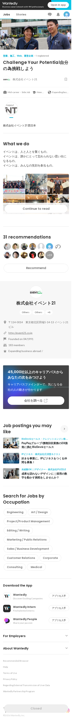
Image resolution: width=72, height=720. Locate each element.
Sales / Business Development (28, 549)
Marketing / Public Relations (27, 540)
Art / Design (39, 512)
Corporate (50, 558)
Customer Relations (21, 558)
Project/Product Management (28, 521)
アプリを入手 (59, 595)
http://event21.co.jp (20, 332)
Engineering (15, 512)
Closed (36, 708)
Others (25, 312)
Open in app (58, 4)
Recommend (36, 268)
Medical (36, 567)
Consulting (14, 567)
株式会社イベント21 (35, 303)
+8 (49, 312)
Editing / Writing (18, 530)
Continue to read (36, 209)
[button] (37, 585)
